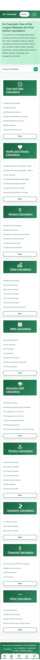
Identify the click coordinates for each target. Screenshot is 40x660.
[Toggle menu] (34, 14)
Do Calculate (10, 14)
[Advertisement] (20, 5)
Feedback (8, 649)
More (20, 136)
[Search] (36, 69)
